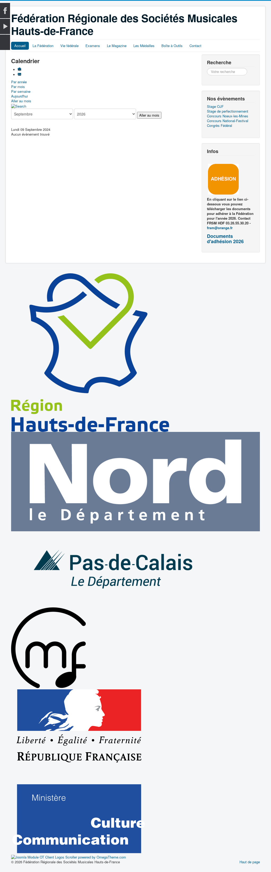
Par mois (18, 86)
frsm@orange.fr (220, 227)
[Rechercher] (18, 105)
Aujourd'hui (19, 96)
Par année (19, 81)
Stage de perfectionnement (227, 111)
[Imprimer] (20, 69)
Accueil (20, 45)
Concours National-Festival (227, 120)
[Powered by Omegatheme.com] (68, 856)
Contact (195, 45)
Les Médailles (144, 45)
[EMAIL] (20, 74)
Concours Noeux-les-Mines (227, 116)
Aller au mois (21, 100)
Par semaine (20, 91)
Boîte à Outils (172, 45)
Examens (92, 45)
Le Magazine (117, 45)
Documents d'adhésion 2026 (225, 239)
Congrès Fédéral (219, 125)
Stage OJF (215, 106)
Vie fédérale (69, 45)
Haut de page (250, 861)
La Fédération (43, 45)
